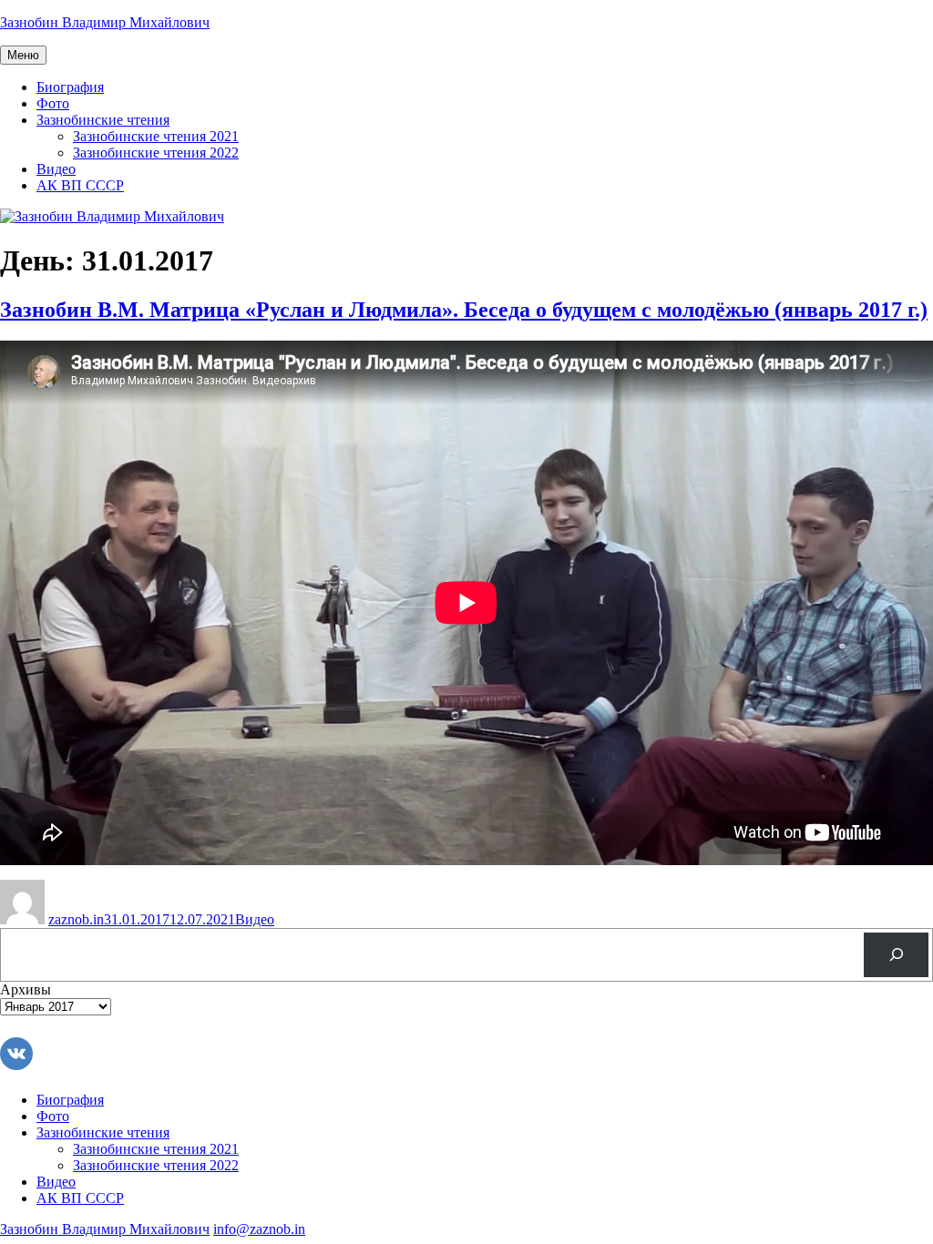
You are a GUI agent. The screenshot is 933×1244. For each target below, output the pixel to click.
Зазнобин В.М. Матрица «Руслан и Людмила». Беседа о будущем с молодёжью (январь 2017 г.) (464, 309)
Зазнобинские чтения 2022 (156, 152)
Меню (23, 55)
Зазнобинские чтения (102, 119)
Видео (56, 169)
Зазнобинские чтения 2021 (156, 136)
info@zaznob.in (259, 1229)
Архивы (25, 989)
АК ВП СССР (80, 185)
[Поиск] (896, 955)
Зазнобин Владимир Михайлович (105, 22)
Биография (70, 87)
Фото (52, 103)
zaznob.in (76, 919)
